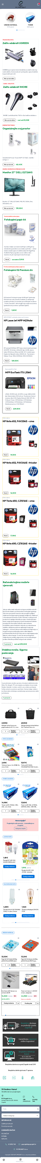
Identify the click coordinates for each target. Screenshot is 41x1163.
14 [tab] (27, 879)
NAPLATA (4, 1139)
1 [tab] (18, 774)
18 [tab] (25, 1015)
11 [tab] (21, 968)
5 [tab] (21, 734)
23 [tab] (31, 1015)
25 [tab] (34, 1015)
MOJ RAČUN (5, 1133)
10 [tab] (22, 879)
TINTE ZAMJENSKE (8, 739)
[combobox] (20, 1115)
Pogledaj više (7, 644)
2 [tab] (18, 734)
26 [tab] (35, 1015)
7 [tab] (19, 879)
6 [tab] (22, 734)
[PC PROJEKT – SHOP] (20, 4)
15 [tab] (28, 879)
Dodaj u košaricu (13, 731)
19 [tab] (31, 968)
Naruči (7, 259)
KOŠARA (4, 1136)
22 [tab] (30, 1015)
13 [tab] (26, 879)
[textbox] (20, 1115)
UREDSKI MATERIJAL (10, 25)
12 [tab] (25, 879)
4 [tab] (20, 734)
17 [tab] (28, 968)
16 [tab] (27, 968)
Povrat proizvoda (6, 1126)
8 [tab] (20, 879)
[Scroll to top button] (38, 1154)
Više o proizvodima (9, 78)
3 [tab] (19, 734)
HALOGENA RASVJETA (10, 884)
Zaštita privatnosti (7, 1124)
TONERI (30, 25)
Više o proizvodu (8, 164)
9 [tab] (21, 879)
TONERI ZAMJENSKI (8, 778)
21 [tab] (29, 1015)
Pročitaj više (28, 1003)
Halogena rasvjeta (20, 828)
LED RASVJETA (8, 836)
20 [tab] (28, 1015)
